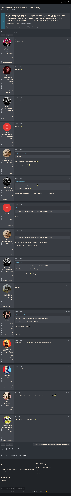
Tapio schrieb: (20, 181)
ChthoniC (7, 106)
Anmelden (3, 480)
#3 (69, 97)
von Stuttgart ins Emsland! (10, 306)
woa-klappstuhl (7, 425)
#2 (69, 67)
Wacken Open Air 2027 (7, 488)
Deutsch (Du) (20, 488)
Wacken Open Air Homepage (44, 467)
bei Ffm (11, 90)
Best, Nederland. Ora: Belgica (11, 62)
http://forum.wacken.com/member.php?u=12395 (34, 242)
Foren (37, 470)
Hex (7, 401)
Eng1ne (7, 132)
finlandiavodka (7, 76)
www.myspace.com (8, 92)
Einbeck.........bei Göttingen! (10, 119)
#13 (69, 366)
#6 (69, 178)
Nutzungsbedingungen (12, 491)
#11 (69, 311)
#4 (69, 123)
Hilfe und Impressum (33, 491)
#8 (69, 230)
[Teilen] (67, 39)
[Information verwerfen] (68, 15)
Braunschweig (9, 334)
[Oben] (44, 491)
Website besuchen (8, 387)
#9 (69, 259)
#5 (69, 150)
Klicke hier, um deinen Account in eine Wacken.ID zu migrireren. (24, 27)
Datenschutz (23, 491)
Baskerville (7, 375)
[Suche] (68, 2)
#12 (69, 340)
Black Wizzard (7, 349)
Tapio (7, 159)
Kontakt (38, 473)
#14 (69, 392)
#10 (69, 285)
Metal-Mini (7, 294)
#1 (69, 39)
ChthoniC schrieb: (21, 153)
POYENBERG (9, 438)
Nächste (8, 35)
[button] (2, 2)
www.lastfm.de (9, 145)
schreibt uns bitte (26, 23)
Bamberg (10, 173)
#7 (69, 204)
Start (41, 491)
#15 (69, 416)
